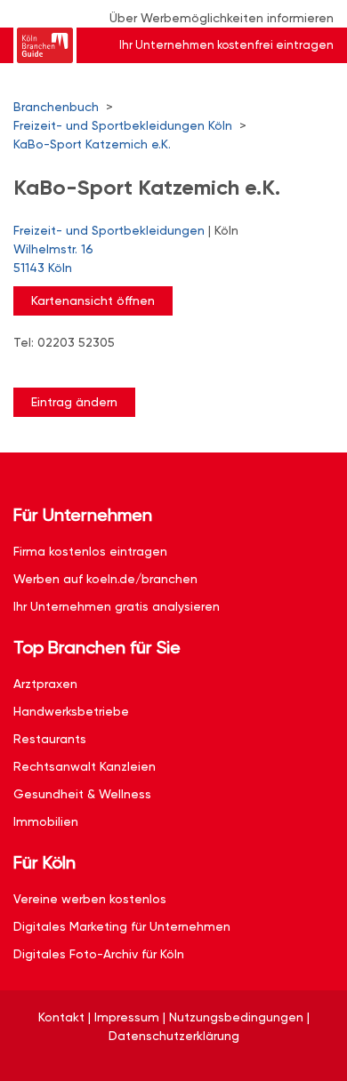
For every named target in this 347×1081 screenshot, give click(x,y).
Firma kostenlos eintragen (90, 551)
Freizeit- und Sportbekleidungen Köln (122, 125)
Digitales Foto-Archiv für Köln (98, 954)
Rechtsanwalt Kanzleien (84, 766)
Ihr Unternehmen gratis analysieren (116, 606)
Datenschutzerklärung (174, 1036)
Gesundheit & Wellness (82, 794)
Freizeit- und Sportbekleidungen (109, 230)
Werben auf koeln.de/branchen (105, 579)
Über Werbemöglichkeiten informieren (221, 18)
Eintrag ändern (74, 402)
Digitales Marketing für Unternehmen (121, 926)
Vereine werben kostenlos (89, 899)
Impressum (126, 1017)
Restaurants (49, 739)
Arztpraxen (45, 684)
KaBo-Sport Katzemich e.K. (92, 144)
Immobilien (45, 821)
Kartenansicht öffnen (93, 300)
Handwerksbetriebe (71, 711)
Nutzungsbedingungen (236, 1017)
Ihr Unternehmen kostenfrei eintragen (226, 45)
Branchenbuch (56, 107)
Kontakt (61, 1017)
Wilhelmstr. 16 (53, 258)
